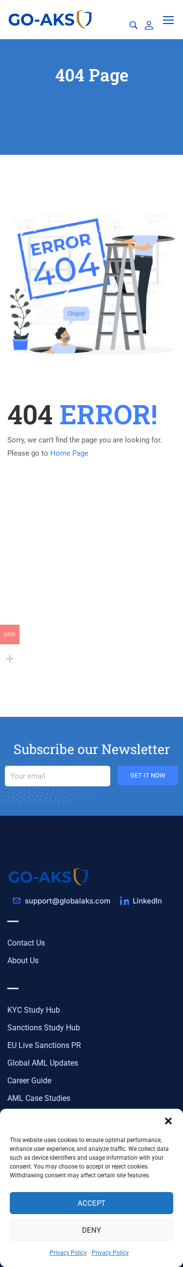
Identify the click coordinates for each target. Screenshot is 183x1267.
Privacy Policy (68, 1252)
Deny (91, 1230)
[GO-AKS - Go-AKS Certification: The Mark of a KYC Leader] (51, 19)
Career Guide (29, 1080)
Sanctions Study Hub (43, 1027)
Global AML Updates (42, 1063)
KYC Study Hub (33, 1010)
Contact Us (26, 943)
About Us (23, 960)
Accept (91, 1203)
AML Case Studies (38, 1098)
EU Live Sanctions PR (44, 1045)
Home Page (69, 453)
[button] (168, 1121)
